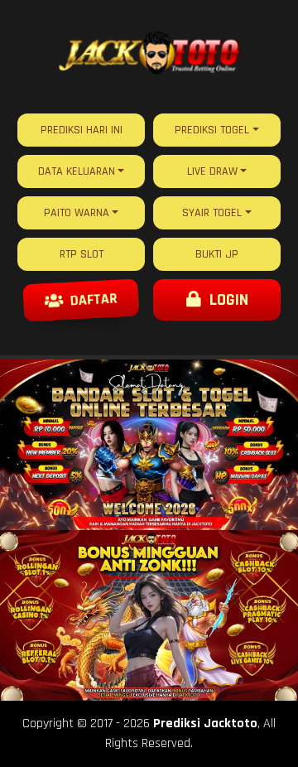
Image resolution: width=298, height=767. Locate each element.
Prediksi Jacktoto (205, 723)
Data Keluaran (76, 171)
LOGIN (224, 300)
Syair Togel (212, 212)
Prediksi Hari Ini (82, 130)
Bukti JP (216, 254)
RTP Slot (81, 254)
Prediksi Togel (212, 130)
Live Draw (212, 171)
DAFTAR (92, 300)
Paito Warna (76, 212)
